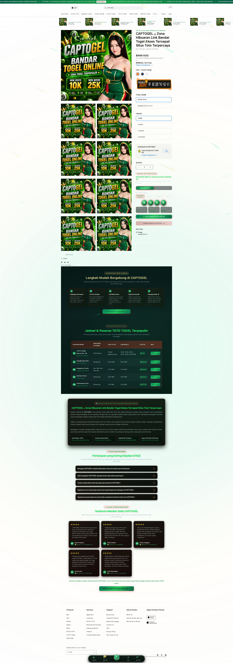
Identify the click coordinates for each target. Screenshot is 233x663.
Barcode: (148, 49)
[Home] (65, 8)
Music (68, 628)
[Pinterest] (68, 262)
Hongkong (149, 196)
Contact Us (110, 625)
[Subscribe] (94, 652)
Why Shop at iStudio (133, 621)
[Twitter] (65, 262)
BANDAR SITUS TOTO (145, 106)
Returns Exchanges (112, 621)
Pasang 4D (155, 353)
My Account (110, 614)
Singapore (158, 196)
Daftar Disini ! (196, 1)
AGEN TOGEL (133, 14)
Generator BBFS (145, 188)
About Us (130, 614)
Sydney (168, 196)
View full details (66, 265)
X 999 (140, 118)
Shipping (146, 58)
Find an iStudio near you (134, 618)
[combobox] (123, 7)
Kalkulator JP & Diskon (163, 188)
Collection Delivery (112, 618)
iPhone (68, 621)
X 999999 (141, 137)
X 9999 (140, 124)
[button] (64, 14)
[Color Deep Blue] (142, 74)
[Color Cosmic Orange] (138, 74)
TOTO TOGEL (122, 14)
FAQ (107, 628)
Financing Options (92, 628)
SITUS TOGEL (111, 14)
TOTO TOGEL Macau (140, 196)
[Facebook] (62, 262)
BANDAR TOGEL (86, 14)
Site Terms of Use (112, 635)
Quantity (139, 163)
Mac (67, 614)
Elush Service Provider (93, 625)
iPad (67, 618)
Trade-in (89, 631)
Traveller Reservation (93, 635)
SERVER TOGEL (145, 14)
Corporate (89, 618)
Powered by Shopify (161, 656)
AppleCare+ (90, 614)
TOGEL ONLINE (99, 14)
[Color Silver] (146, 74)
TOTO (155, 14)
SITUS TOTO (75, 14)
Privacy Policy (111, 631)
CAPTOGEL (64, 14)
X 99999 (141, 131)
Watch (68, 625)
